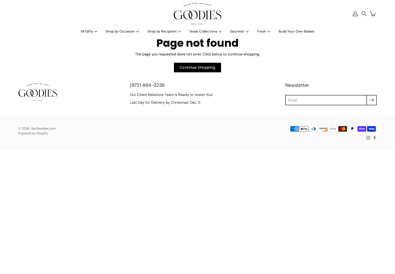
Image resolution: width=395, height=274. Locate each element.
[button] (364, 13)
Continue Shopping (197, 67)
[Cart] (373, 13)
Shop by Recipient (162, 31)
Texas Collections (203, 31)
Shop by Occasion (120, 31)
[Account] (355, 13)
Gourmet (237, 31)
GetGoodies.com (43, 128)
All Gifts (87, 31)
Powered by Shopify (33, 133)
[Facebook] (375, 138)
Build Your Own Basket (297, 31)
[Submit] (371, 100)
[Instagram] (368, 138)
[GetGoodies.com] (197, 13)
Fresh (261, 31)
